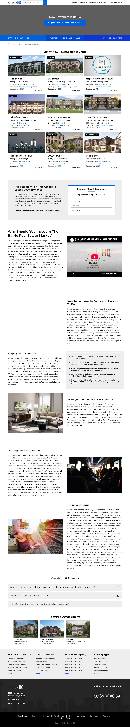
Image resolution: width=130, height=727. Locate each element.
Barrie (28, 84)
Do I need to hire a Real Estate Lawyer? (29, 595)
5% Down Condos (43, 670)
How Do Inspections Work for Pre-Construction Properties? (40, 604)
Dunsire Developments (28, 87)
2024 (60, 89)
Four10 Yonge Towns (59, 117)
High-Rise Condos (100, 658)
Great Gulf (99, 164)
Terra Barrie (92, 156)
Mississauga (47, 643)
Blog (71, 716)
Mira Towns (16, 79)
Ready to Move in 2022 (73, 664)
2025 (22, 89)
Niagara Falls (21, 643)
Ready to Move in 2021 (73, 661)
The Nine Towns (46, 639)
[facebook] (96, 696)
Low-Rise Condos (100, 661)
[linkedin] (118, 696)
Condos (74, 2)
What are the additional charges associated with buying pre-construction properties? (52, 587)
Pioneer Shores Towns (22, 156)
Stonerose (18, 639)
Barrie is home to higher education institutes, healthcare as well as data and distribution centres (94, 375)
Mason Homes (63, 125)
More (10, 673)
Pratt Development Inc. (105, 125)
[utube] (112, 696)
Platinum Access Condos (45, 658)
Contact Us (118, 2)
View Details (38, 90)
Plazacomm (24, 125)
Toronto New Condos (16, 658)
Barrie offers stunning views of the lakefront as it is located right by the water (94, 357)
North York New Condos (17, 661)
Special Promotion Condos (46, 664)
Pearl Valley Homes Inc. (105, 87)
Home (13, 44)
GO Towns (53, 79)
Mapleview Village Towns (99, 79)
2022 (22, 128)
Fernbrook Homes (26, 164)
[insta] (107, 696)
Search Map (22, 716)
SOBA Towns (55, 156)
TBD (98, 89)
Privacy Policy (65, 718)
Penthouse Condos (101, 670)
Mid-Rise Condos (100, 664)
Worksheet (107, 716)
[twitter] (102, 696)
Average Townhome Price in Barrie (65, 38)
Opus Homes (74, 87)
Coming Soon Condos (44, 661)
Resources (102, 2)
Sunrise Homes (63, 164)
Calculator (94, 716)
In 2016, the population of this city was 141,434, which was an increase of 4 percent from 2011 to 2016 (94, 369)
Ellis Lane (69, 639)
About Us (81, 716)
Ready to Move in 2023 (73, 667)
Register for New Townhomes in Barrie (65, 23)
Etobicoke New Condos (17, 664)
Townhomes (92, 2)
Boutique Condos (100, 667)
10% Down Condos (43, 667)
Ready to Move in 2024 (73, 670)
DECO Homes (62, 87)
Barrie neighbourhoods (18, 38)
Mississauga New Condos (17, 667)
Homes (82, 2)
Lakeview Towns (19, 117)
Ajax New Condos (14, 670)
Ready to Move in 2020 (73, 658)
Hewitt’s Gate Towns (97, 117)
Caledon (72, 643)
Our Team (110, 2)
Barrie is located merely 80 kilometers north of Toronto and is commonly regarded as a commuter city (95, 363)
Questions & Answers (112, 38)
